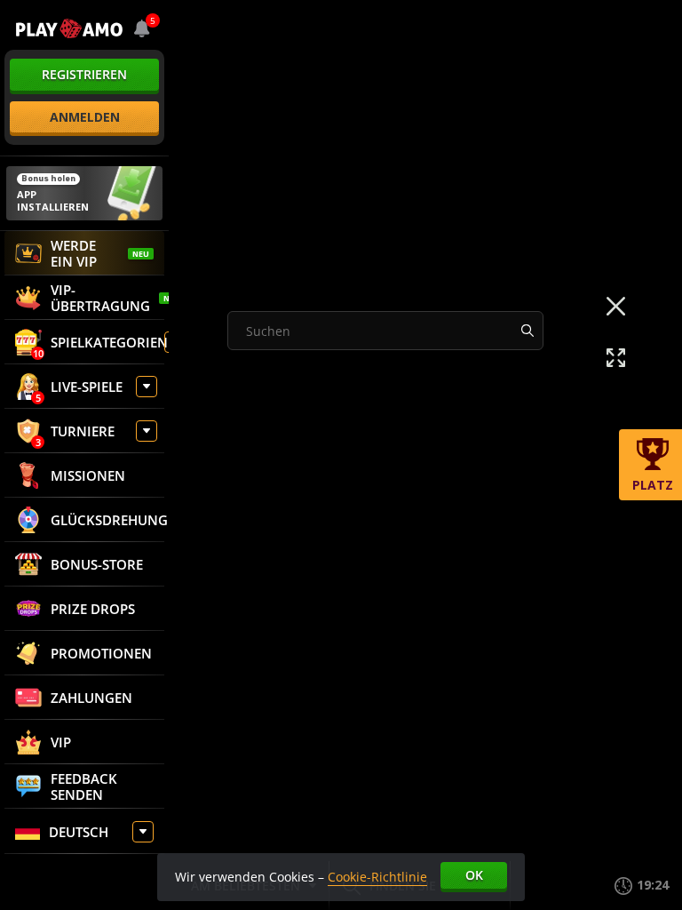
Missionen (88, 475)
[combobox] (142, 28)
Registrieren (84, 74)
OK (474, 874)
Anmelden (85, 116)
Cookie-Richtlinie (377, 876)
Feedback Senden (84, 786)
